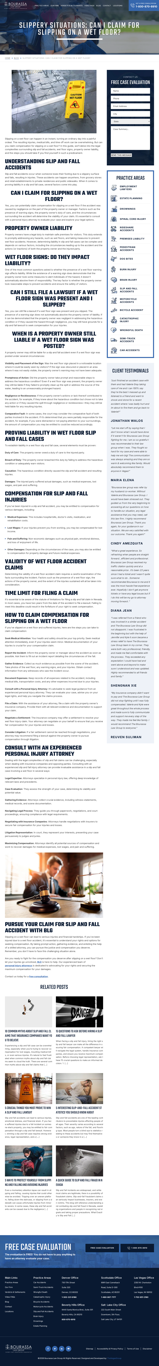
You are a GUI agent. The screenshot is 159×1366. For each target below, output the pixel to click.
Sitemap (89, 1349)
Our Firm (55, 6)
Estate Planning (40, 1326)
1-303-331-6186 (69, 1297)
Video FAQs (89, 6)
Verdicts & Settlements (71, 6)
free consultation (38, 976)
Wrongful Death (40, 1292)
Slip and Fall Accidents (43, 1311)
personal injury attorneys (18, 965)
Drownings (38, 1321)
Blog (98, 6)
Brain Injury (38, 1316)
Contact (107, 6)
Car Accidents (39, 1282)
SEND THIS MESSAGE (121, 155)
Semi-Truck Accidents (43, 1287)
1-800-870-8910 (139, 1248)
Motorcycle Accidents (43, 1306)
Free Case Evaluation (102, 1248)
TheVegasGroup (114, 1358)
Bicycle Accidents (41, 1302)
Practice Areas (42, 6)
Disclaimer (147, 1349)
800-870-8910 (68, 1319)
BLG (39, 962)
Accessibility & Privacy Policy (110, 1349)
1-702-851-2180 (141, 1297)
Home (7, 58)
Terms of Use (133, 1349)
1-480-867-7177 (108, 1297)
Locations (117, 6)
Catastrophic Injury (41, 1297)
